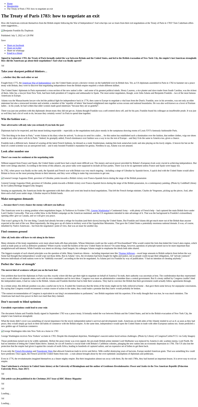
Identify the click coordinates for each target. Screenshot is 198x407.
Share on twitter (14, 48)
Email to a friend (14, 53)
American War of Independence (36, 83)
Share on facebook (15, 45)
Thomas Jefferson (127, 253)
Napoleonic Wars (45, 351)
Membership (12, 6)
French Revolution (23, 351)
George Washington (100, 210)
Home (10, 3)
